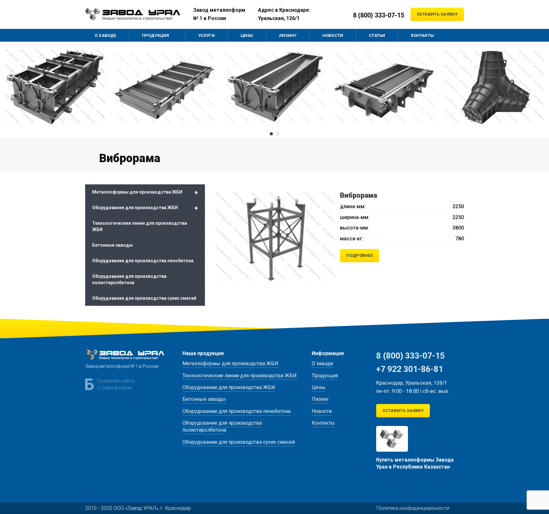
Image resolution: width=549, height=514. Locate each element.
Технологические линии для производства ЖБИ (139, 226)
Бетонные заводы (112, 245)
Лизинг (320, 399)
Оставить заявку (437, 14)
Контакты (323, 423)
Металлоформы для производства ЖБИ (145, 192)
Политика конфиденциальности (412, 508)
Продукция (325, 376)
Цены (318, 387)
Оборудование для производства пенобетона (142, 260)
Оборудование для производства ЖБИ (145, 208)
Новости (322, 411)
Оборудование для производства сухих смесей (144, 298)
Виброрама (358, 195)
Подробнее (359, 255)
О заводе (322, 363)
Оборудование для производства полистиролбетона (129, 279)
